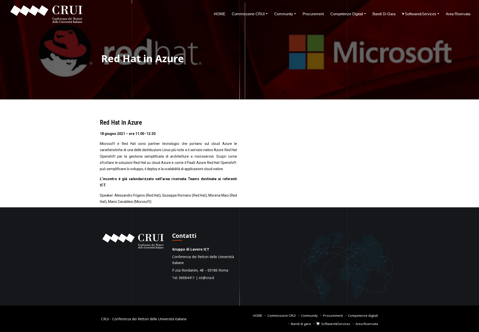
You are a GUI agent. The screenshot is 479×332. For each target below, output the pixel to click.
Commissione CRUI (248, 14)
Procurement (313, 14)
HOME (219, 14)
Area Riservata (458, 14)
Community (283, 14)
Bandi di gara (383, 14)
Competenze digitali (346, 14)
